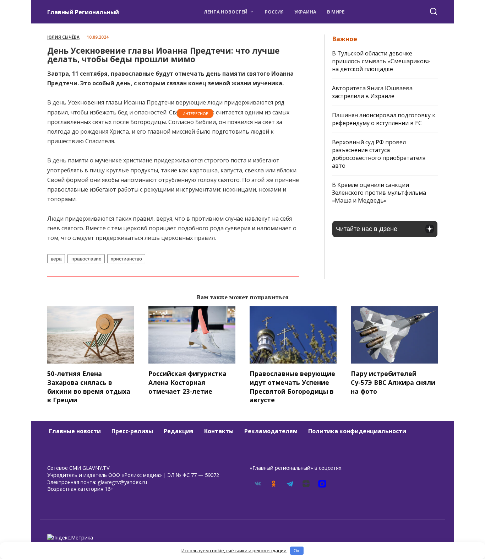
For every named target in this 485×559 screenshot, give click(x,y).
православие (86, 259)
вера (56, 259)
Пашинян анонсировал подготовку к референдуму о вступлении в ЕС (383, 119)
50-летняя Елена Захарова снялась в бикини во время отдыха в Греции (88, 386)
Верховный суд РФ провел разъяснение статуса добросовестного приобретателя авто (378, 154)
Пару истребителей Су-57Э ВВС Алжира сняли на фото (393, 382)
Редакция (179, 431)
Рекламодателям (271, 431)
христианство (126, 259)
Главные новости (75, 431)
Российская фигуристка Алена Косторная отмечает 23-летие (187, 382)
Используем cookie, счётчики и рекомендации (234, 550)
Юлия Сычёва (63, 37)
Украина (305, 12)
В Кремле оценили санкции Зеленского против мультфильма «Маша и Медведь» (379, 192)
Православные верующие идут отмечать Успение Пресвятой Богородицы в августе (292, 386)
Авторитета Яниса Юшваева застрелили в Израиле (372, 92)
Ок (297, 550)
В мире (335, 12)
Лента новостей (225, 12)
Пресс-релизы (132, 431)
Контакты (219, 431)
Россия (274, 12)
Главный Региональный (83, 12)
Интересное (195, 113)
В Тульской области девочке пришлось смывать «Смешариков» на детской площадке (381, 61)
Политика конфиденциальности (357, 431)
